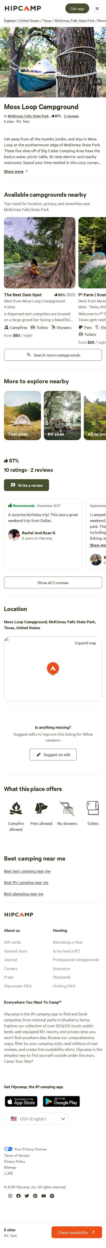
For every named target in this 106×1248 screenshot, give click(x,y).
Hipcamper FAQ (17, 985)
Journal (10, 959)
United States (29, 20)
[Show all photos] (53, 62)
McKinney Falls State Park (74, 20)
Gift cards (12, 942)
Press (8, 977)
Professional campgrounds (76, 959)
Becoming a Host (68, 942)
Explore (10, 20)
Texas (47, 20)
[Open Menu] (97, 8)
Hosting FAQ (64, 985)
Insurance (61, 968)
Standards (62, 977)
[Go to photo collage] (53, 62)
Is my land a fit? (66, 950)
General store (15, 950)
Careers (10, 968)
